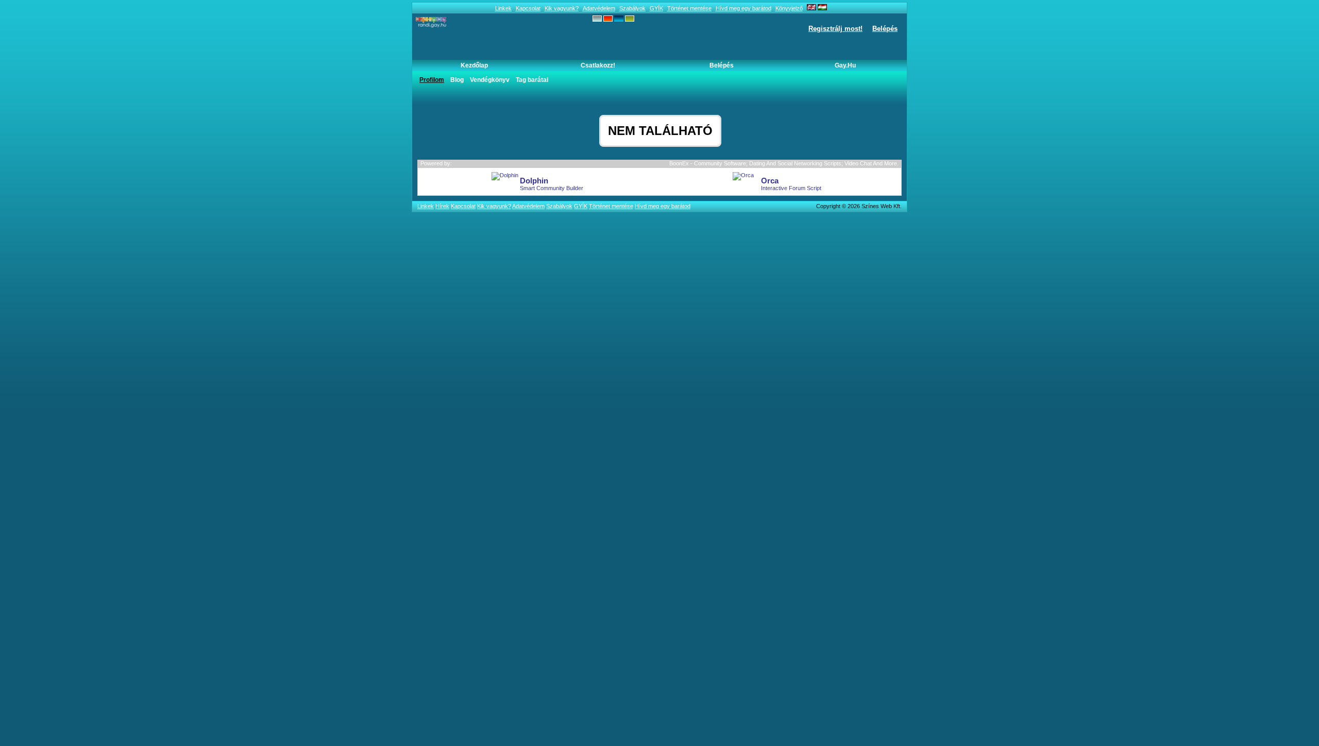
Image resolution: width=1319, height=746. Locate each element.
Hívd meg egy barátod (743, 8)
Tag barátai (532, 79)
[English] (811, 8)
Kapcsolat (528, 8)
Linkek (503, 8)
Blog (457, 79)
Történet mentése (689, 8)
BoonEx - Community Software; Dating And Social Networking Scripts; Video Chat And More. (784, 163)
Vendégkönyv (490, 79)
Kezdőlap (474, 65)
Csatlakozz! (598, 65)
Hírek (442, 206)
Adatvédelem (599, 8)
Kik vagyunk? (562, 8)
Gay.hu (845, 65)
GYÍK (656, 8)
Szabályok (632, 8)
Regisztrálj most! (835, 28)
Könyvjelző (789, 8)
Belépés (885, 28)
